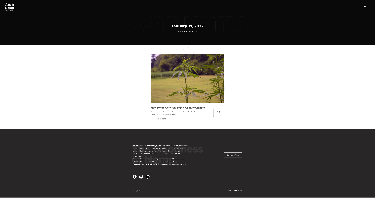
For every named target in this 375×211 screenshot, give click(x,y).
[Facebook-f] (135, 177)
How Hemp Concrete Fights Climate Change (178, 108)
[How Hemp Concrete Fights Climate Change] (187, 78)
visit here (170, 161)
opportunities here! (179, 164)
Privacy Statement (138, 191)
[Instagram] (141, 177)
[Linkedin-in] (147, 177)
